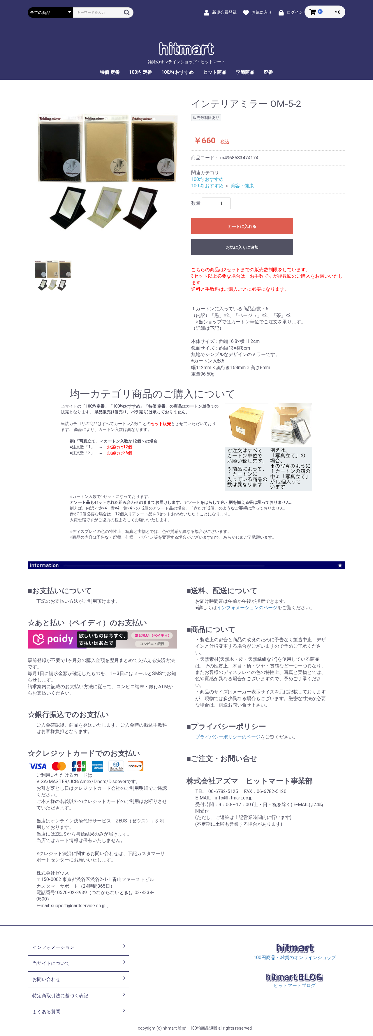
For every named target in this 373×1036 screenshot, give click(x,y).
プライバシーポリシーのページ (228, 737)
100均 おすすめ (177, 72)
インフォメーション (53, 947)
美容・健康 (242, 185)
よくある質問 (46, 1011)
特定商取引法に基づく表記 (60, 995)
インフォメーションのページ (247, 607)
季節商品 (245, 72)
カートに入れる (242, 226)
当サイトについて (51, 963)
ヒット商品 (214, 72)
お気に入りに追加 (242, 247)
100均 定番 (140, 72)
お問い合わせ (46, 979)
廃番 (268, 72)
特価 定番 (110, 72)
